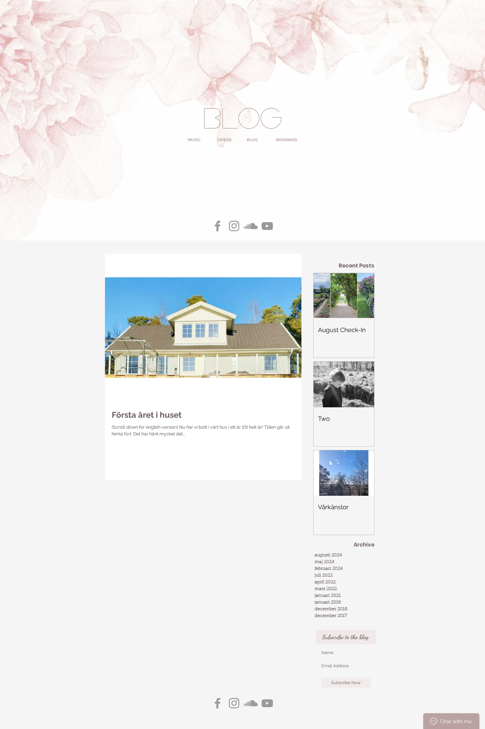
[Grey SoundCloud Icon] (251, 226)
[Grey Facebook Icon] (218, 226)
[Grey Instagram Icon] (234, 226)
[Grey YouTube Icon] (267, 226)
